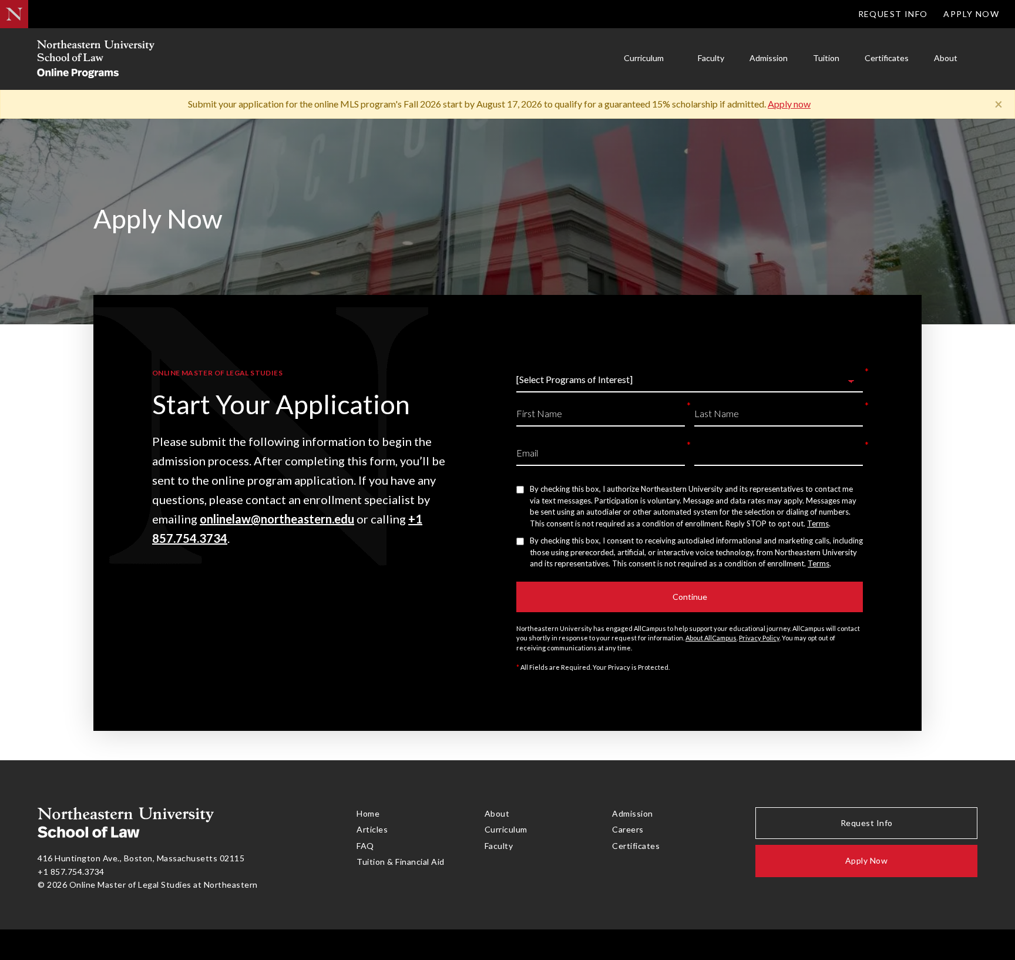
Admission (769, 58)
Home (368, 813)
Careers (628, 829)
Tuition (826, 58)
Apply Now (971, 14)
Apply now (789, 103)
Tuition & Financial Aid (401, 862)
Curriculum (644, 58)
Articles (372, 829)
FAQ (365, 846)
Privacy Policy (759, 638)
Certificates (887, 58)
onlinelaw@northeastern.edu (277, 519)
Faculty (711, 58)
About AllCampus (711, 638)
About (945, 58)
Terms (818, 523)
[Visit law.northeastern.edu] (14, 14)
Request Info (893, 14)
